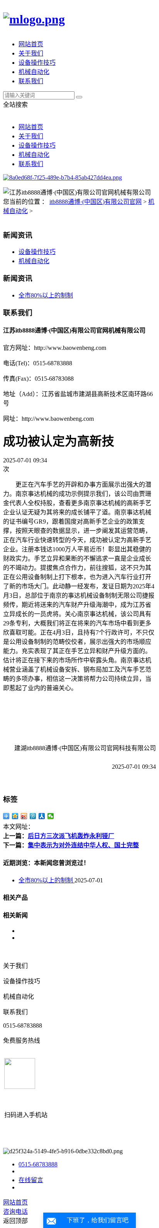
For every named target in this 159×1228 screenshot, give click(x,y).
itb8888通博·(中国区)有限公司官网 (95, 201)
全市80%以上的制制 (46, 295)
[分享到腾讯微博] (33, 816)
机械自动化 (34, 72)
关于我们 (31, 53)
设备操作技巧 (37, 62)
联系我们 (31, 81)
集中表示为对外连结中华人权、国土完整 (83, 845)
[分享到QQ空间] (15, 816)
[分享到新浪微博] (24, 816)
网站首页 (31, 44)
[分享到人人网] (42, 816)
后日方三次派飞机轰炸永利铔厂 (71, 836)
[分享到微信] (50, 816)
